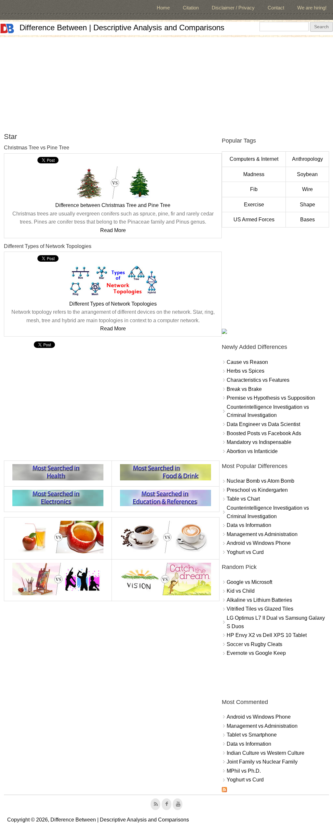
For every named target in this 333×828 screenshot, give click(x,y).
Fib (254, 189)
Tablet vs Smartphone (252, 735)
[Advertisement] (166, 82)
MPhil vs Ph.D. (244, 771)
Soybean (307, 174)
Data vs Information (249, 525)
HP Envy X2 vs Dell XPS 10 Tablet (267, 635)
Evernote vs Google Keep (256, 653)
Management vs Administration (262, 534)
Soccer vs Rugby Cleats (254, 644)
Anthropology (307, 159)
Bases (307, 219)
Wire (307, 189)
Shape (307, 204)
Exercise (254, 204)
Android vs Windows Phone (259, 543)
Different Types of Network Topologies (113, 304)
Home (163, 7)
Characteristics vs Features (258, 380)
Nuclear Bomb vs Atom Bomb (260, 481)
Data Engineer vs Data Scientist (263, 424)
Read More (113, 230)
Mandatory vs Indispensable (259, 442)
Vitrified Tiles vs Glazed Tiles (260, 609)
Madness (253, 174)
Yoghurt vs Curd (245, 552)
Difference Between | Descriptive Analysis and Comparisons (122, 27)
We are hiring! (311, 7)
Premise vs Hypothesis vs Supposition (271, 398)
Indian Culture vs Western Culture (265, 753)
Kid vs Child (241, 591)
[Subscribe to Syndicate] (224, 790)
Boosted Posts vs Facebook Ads (264, 433)
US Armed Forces (253, 219)
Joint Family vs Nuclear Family (262, 762)
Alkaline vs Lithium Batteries (259, 600)
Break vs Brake (244, 389)
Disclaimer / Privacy (233, 7)
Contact (276, 7)
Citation (191, 7)
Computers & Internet (254, 159)
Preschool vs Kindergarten (257, 490)
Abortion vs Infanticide (252, 451)
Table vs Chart (243, 499)
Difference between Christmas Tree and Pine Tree (112, 205)
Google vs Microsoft (249, 582)
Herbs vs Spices (245, 371)
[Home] (7, 28)
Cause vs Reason (247, 362)
